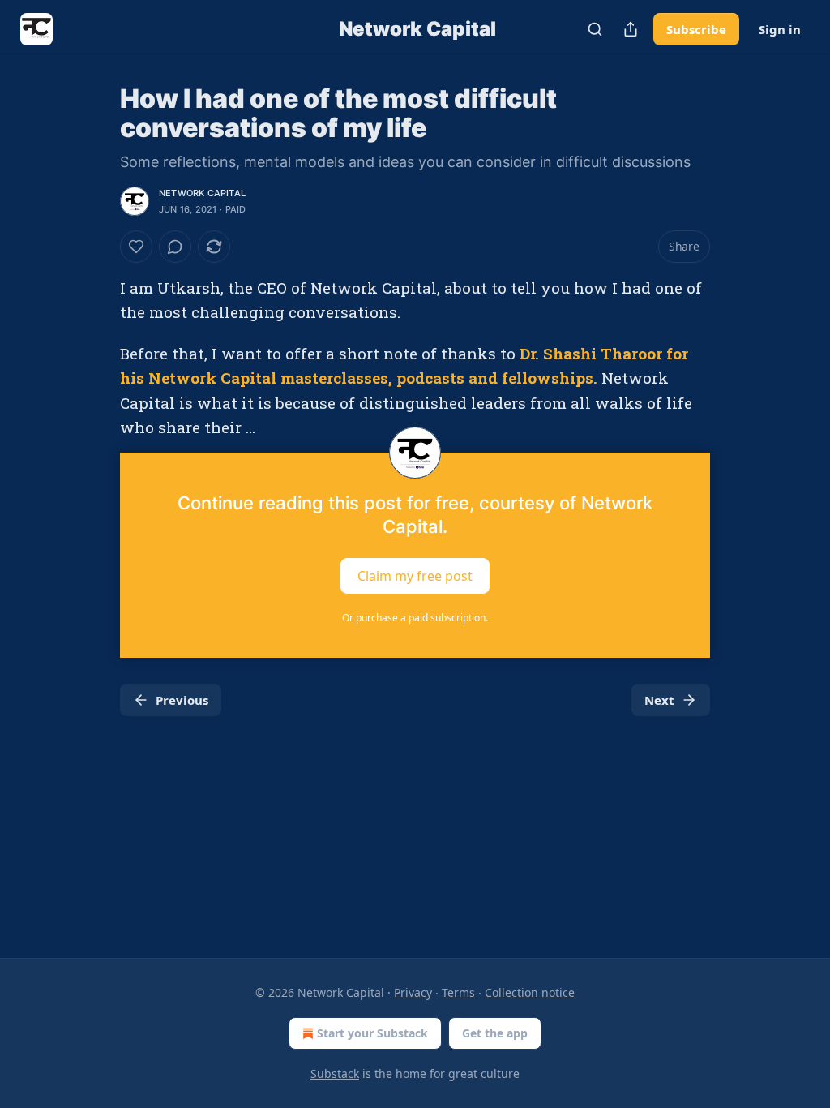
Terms (458, 992)
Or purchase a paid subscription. (415, 618)
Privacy (413, 992)
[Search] (595, 29)
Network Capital (202, 193)
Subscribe (696, 29)
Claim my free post (415, 576)
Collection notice (530, 992)
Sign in (780, 29)
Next (659, 700)
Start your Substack (372, 1033)
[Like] (136, 246)
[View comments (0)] (175, 246)
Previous (182, 700)
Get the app (495, 1033)
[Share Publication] (630, 29)
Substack (334, 1073)
